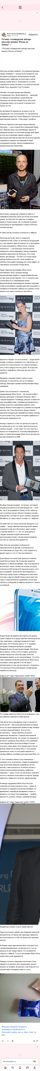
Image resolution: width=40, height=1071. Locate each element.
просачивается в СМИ (11, 437)
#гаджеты (23, 1027)
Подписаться (33, 34)
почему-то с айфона (30, 518)
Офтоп (9, 36)
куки (14, 1061)
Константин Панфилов (15, 34)
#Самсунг (14, 1027)
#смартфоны (7, 1029)
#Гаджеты (6, 1027)
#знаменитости (18, 1029)
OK (34, 1061)
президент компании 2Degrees (18, 397)
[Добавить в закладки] (2, 1041)
